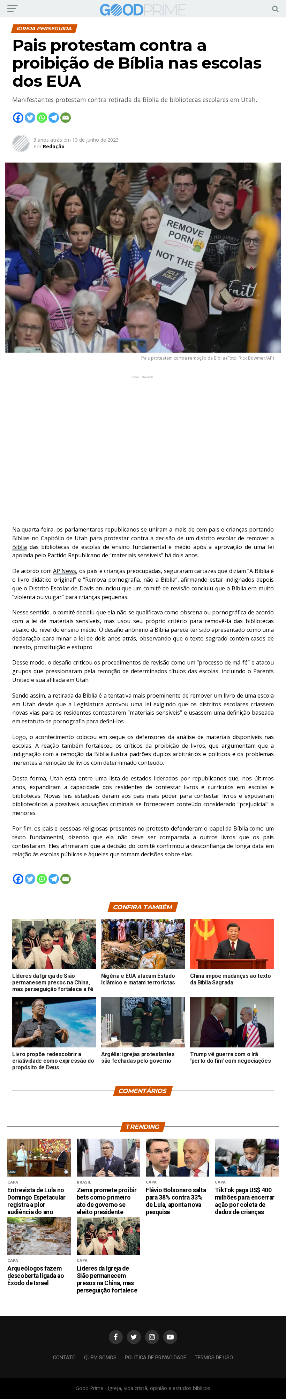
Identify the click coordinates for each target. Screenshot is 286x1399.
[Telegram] (53, 117)
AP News (64, 571)
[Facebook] (18, 117)
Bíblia (19, 547)
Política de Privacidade (155, 1358)
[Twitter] (30, 117)
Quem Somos (100, 1358)
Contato (64, 1358)
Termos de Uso (214, 1358)
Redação (54, 146)
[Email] (65, 117)
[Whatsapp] (42, 117)
